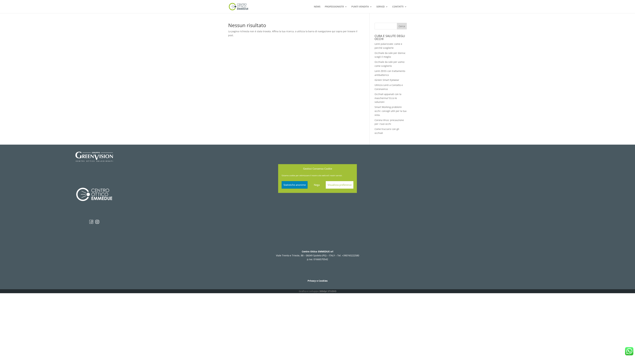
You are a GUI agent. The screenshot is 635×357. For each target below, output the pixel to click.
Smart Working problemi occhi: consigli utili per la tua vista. (390, 111)
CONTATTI (397, 6)
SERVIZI (380, 6)
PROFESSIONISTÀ (334, 6)
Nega (317, 184)
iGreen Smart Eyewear (387, 79)
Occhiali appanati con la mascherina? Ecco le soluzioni (388, 98)
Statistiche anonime (294, 184)
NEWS (317, 6)
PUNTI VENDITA (360, 6)
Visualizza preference (340, 184)
